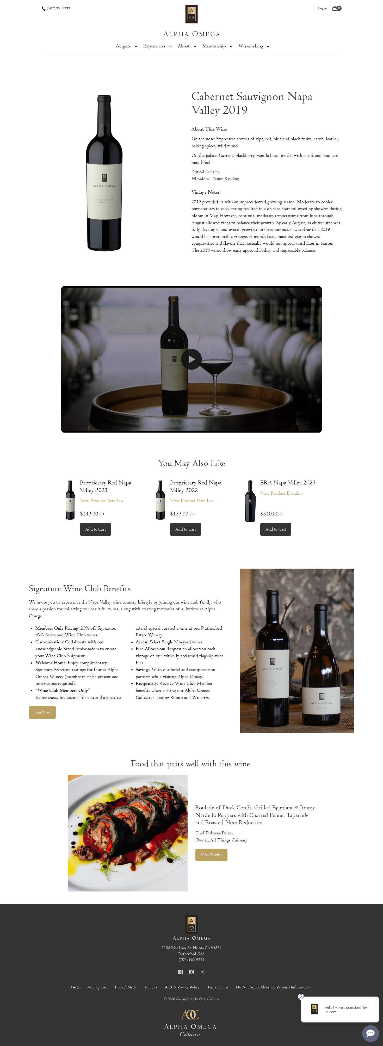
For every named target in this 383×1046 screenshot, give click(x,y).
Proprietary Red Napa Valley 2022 (195, 486)
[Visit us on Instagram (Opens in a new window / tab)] (191, 973)
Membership (214, 46)
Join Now (42, 712)
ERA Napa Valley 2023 (288, 482)
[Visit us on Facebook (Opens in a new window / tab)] (180, 973)
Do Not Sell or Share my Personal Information (273, 987)
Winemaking (250, 46)
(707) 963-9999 (58, 8)
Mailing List (97, 987)
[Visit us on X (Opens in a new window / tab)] (202, 973)
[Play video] (191, 359)
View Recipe (211, 854)
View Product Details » (101, 500)
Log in (322, 8)
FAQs (75, 987)
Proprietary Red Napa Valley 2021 (105, 486)
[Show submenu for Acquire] (136, 46)
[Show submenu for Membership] (231, 46)
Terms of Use (217, 987)
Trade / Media (125, 987)
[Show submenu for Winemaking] (268, 46)
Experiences (154, 46)
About (184, 46)
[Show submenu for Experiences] (170, 46)
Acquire (123, 46)
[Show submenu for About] (195, 46)
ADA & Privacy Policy (182, 987)
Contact (151, 987)
